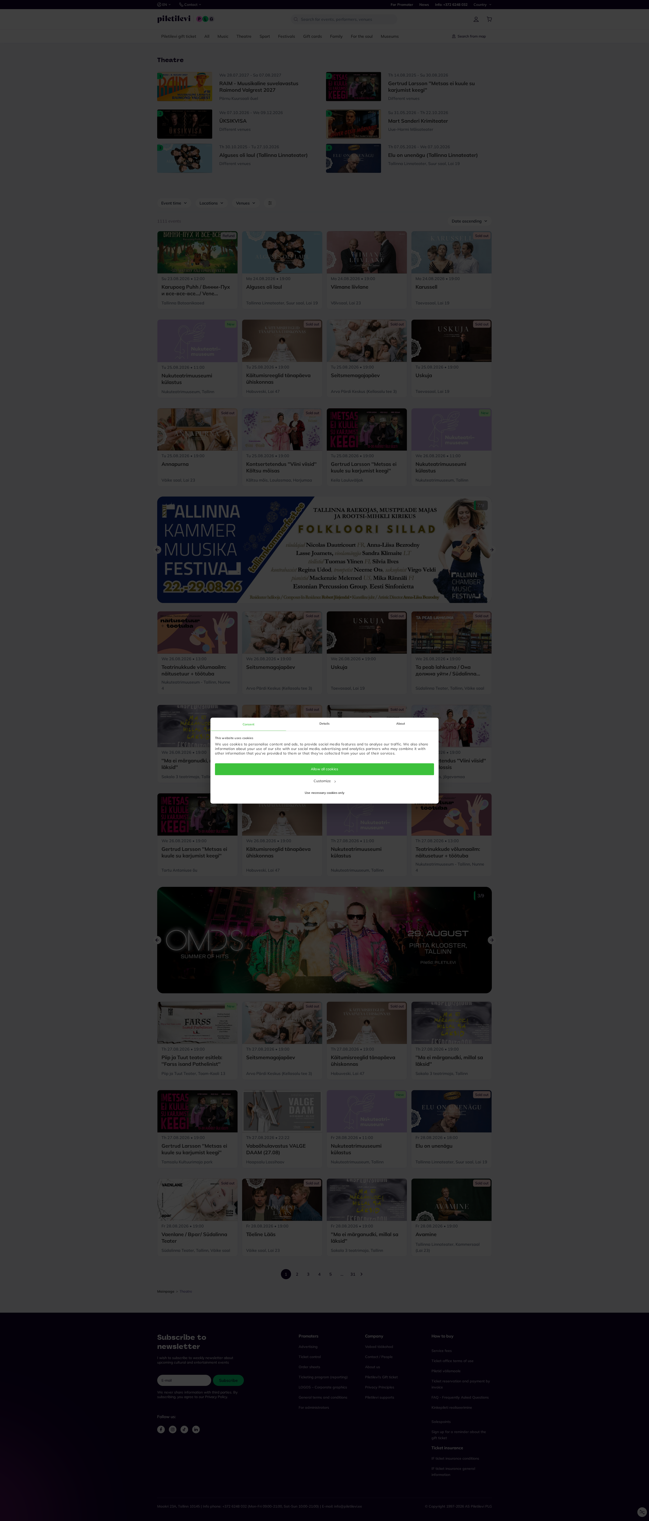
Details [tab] (324, 723)
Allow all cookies (324, 769)
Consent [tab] (249, 724)
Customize (322, 781)
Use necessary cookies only (324, 793)
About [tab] (400, 723)
